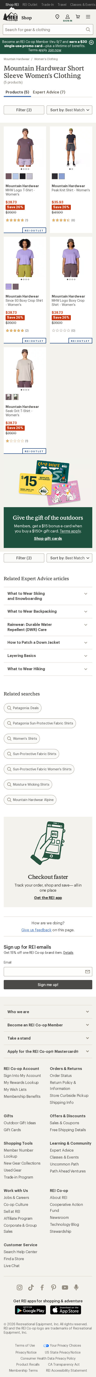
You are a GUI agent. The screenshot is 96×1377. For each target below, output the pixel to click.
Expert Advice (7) (49, 92)
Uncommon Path (64, 1164)
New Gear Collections (22, 1163)
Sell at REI (12, 1211)
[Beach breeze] (16, 176)
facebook (42, 1287)
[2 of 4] (24, 169)
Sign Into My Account (22, 1075)
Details (68, 952)
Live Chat (12, 1265)
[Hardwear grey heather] (30, 176)
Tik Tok (31, 1287)
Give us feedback (36, 930)
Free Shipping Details (68, 1129)
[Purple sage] (9, 176)
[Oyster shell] (16, 397)
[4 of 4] (28, 169)
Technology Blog (64, 1224)
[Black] (23, 176)
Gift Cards (12, 1129)
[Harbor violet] (9, 287)
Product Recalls (28, 1364)
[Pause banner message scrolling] (91, 42)
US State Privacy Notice (62, 1352)
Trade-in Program (18, 1177)
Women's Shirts (25, 738)
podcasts (76, 1287)
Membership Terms (23, 1370)
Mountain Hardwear (16, 59)
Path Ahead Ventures (68, 1171)
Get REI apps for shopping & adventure (47, 1301)
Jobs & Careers (16, 1197)
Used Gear (12, 1170)
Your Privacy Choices (65, 1345)
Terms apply (70, 531)
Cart (77, 16)
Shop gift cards (48, 538)
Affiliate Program (18, 1218)
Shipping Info (62, 1102)
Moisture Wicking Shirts (31, 784)
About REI (58, 1197)
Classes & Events (64, 1157)
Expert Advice (62, 1150)
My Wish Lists (15, 1089)
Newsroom (59, 1217)
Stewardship (60, 1231)
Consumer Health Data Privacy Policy (48, 1358)
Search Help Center (20, 1251)
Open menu (88, 16)
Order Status (61, 1075)
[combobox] (48, 29)
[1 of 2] (70, 169)
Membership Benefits (22, 1096)
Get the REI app (48, 897)
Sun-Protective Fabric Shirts (34, 754)
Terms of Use (25, 1345)
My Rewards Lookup (21, 1082)
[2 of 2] (72, 169)
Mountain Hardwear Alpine (33, 800)
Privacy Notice (26, 1352)
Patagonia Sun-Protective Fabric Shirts (43, 723)
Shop (26, 17)
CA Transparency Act (64, 1364)
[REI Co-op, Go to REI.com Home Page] (10, 16)
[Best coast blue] (62, 176)
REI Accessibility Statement (66, 1370)
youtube (65, 1287)
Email (7, 962)
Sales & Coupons (64, 1123)
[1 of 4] (21, 169)
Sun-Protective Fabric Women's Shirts (42, 769)
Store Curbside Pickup (69, 1095)
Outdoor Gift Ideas (20, 1123)
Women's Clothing (46, 59)
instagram (20, 1287)
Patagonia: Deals (26, 708)
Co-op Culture (16, 1204)
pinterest (54, 1287)
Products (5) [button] (17, 92)
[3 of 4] (26, 169)
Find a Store (14, 1258)
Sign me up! (48, 984)
